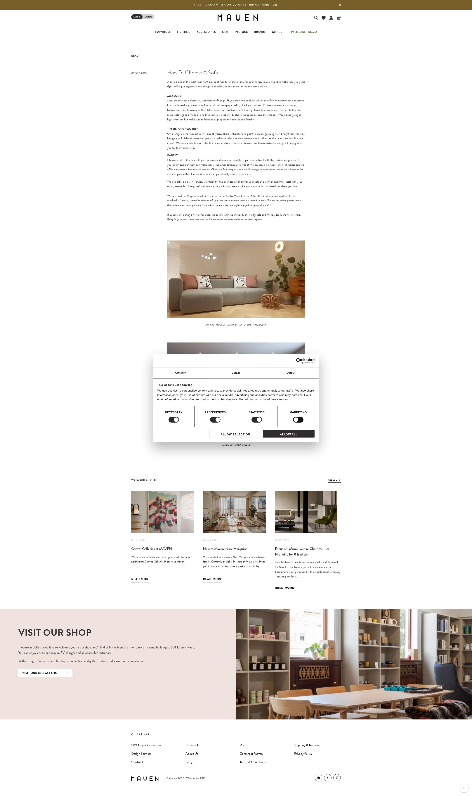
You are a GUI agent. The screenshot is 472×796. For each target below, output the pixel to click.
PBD (202, 778)
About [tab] (291, 372)
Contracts (137, 761)
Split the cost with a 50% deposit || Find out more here (236, 4)
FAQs (189, 761)
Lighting (183, 32)
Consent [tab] (180, 372)
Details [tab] (236, 372)
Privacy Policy (303, 753)
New (225, 32)
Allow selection (235, 434)
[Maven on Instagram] (318, 778)
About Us (191, 753)
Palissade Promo (304, 32)
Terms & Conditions (253, 761)
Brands (260, 32)
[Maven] (238, 17)
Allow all (289, 434)
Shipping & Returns (306, 745)
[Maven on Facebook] (328, 778)
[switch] (215, 420)
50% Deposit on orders (146, 745)
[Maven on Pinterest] (337, 778)
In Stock (241, 32)
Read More (140, 579)
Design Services (141, 753)
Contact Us (193, 745)
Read (135, 56)
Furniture (163, 32)
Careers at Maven (251, 753)
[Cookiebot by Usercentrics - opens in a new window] (299, 361)
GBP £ (136, 17)
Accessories (206, 32)
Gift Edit (278, 32)
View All (334, 480)
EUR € (148, 17)
